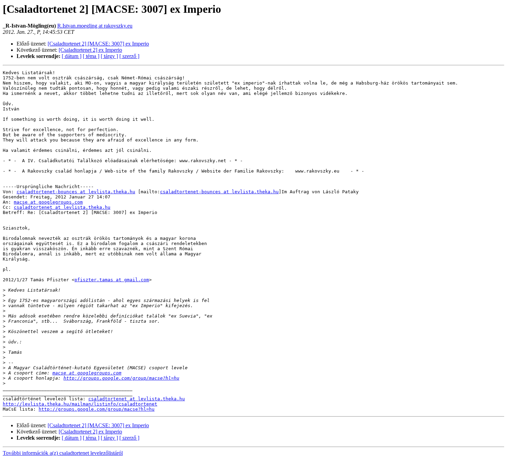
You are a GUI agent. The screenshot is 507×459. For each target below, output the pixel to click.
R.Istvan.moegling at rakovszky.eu (94, 26)
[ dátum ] (71, 56)
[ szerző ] (129, 56)
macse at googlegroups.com (48, 202)
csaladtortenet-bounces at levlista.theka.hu (76, 191)
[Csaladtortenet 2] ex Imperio (90, 50)
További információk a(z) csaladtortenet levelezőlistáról (63, 453)
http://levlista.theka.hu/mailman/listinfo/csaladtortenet (80, 404)
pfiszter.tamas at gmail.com (111, 279)
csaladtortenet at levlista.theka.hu (62, 207)
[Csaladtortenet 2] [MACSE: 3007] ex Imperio (98, 44)
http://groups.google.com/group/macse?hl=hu (121, 378)
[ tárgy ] (109, 56)
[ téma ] (91, 56)
